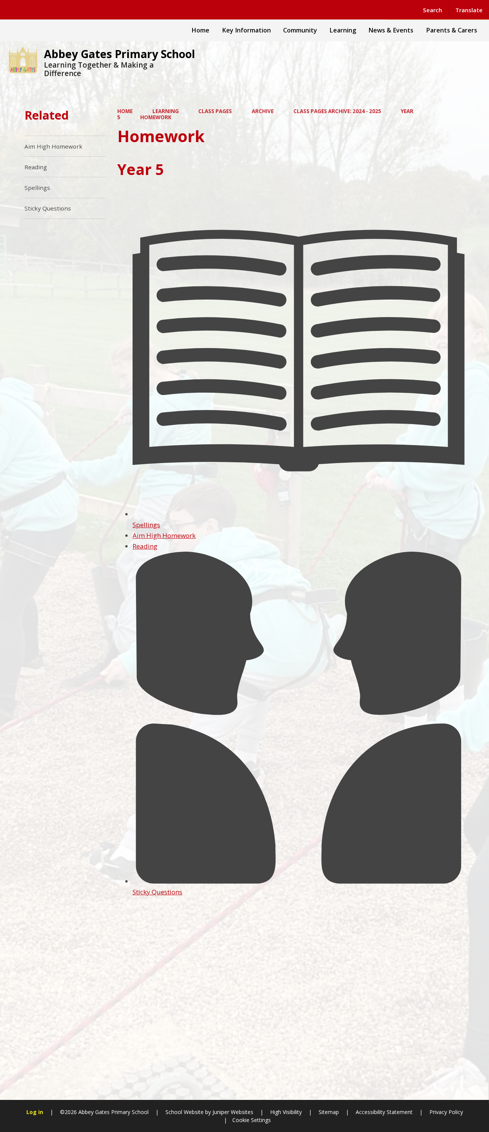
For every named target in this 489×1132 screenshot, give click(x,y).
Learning (165, 111)
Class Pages (215, 111)
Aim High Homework (164, 535)
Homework (156, 117)
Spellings (146, 524)
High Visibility (286, 1112)
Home (125, 111)
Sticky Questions (157, 891)
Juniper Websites (232, 1112)
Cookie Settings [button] (251, 1120)
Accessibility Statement (384, 1112)
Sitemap (329, 1112)
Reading (145, 546)
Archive (263, 111)
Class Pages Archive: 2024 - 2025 (337, 111)
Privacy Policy (446, 1112)
